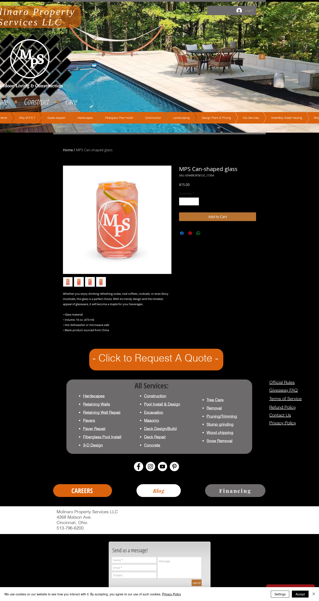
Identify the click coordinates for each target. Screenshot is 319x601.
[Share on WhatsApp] (198, 233)
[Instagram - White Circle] (150, 466)
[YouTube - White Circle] (162, 466)
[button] (262, 55)
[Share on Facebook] (181, 233)
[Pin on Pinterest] (190, 233)
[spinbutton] (189, 201)
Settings (280, 594)
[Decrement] (182, 201)
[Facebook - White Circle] (138, 466)
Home (68, 150)
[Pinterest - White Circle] (174, 466)
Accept (300, 594)
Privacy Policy (171, 594)
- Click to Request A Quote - (155, 358)
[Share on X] (206, 233)
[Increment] (195, 201)
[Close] (313, 594)
